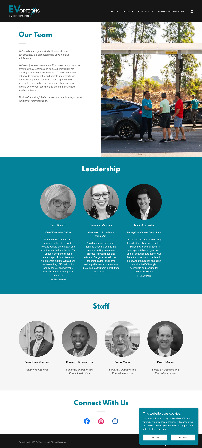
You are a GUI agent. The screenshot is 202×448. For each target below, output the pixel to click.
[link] (24, 11)
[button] (128, 11)
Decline (155, 437)
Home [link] (114, 11)
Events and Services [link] (171, 11)
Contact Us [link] (145, 11)
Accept (183, 437)
